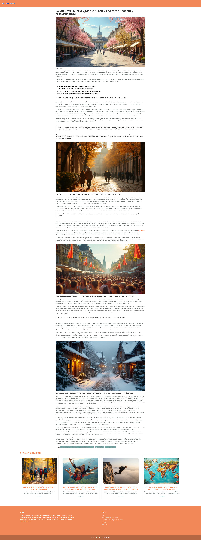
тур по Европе (99, 447)
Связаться (105, 524)
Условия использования (110, 517)
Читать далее (39, 496)
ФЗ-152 (104, 522)
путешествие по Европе (67, 447)
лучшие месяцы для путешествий (85, 447)
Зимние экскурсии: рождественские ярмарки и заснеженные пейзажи (78, 93)
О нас (103, 515)
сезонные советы (110, 447)
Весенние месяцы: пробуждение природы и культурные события (77, 86)
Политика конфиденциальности (112, 520)
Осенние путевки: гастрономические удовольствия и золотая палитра (79, 91)
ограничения (141, 230)
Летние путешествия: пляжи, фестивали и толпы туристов (75, 88)
